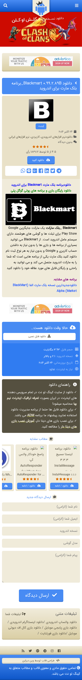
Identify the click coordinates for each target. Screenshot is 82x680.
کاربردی (35, 137)
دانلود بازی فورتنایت (53, 633)
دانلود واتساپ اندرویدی (61, 622)
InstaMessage (64, 474)
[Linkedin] (47, 170)
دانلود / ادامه (62, 486)
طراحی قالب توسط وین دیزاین (38, 661)
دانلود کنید (38, 160)
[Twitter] (53, 170)
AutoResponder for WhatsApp (39, 474)
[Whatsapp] (23, 170)
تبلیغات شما (13, 614)
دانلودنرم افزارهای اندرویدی (56, 137)
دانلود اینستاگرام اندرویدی (27, 622)
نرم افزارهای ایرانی (19, 137)
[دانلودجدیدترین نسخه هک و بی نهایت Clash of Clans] (41, 29)
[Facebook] (41, 170)
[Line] (29, 170)
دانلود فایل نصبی (37, 337)
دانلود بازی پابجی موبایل (60, 627)
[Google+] (35, 170)
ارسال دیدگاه (38, 595)
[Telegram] (59, 170)
